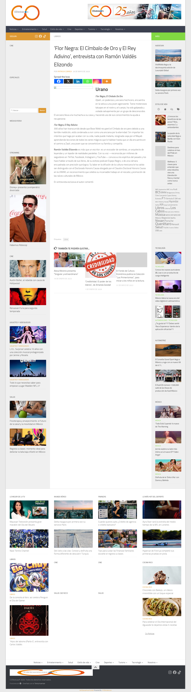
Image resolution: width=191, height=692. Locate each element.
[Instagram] (97, 81)
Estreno (158, 199)
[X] (68, 81)
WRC (160, 231)
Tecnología (105, 29)
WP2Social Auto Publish (87, 690)
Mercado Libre (169, 212)
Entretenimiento (29, 29)
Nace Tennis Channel (19, 550)
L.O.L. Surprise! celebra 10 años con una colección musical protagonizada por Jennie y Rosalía (26, 352)
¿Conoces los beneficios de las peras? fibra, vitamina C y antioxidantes (174, 122)
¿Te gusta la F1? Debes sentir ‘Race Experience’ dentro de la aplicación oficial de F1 (167, 326)
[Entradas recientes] (158, 109)
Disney (174, 195)
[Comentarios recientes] (171, 109)
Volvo (176, 228)
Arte (171, 189)
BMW (163, 192)
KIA (162, 204)
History (161, 202)
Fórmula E (169, 198)
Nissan (159, 220)
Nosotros (119, 29)
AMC (168, 189)
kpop (165, 205)
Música (160, 215)
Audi (175, 189)
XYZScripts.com (107, 690)
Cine (69, 29)
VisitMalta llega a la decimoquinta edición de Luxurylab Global (165, 67)
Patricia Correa (65, 71)
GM (176, 198)
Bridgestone (171, 193)
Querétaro (163, 224)
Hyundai (173, 201)
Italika (157, 205)
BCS (158, 192)
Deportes (79, 29)
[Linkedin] (78, 81)
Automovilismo (161, 320)
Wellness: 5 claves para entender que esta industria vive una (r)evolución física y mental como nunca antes (173, 172)
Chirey (177, 193)
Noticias (13, 29)
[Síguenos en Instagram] (36, 36)
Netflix (173, 218)
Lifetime (167, 208)
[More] (106, 81)
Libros (57, 36)
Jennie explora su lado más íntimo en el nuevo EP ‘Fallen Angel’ (167, 452)
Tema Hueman (40, 683)
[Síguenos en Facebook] (40, 36)
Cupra (169, 195)
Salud (44, 29)
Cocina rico (147, 587)
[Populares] (165, 109)
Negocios (166, 218)
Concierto (162, 195)
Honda (166, 202)
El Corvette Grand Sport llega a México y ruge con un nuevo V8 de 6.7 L (168, 362)
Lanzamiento (172, 205)
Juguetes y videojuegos (19, 346)
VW (157, 230)
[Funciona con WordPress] (20, 683)
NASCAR (169, 215)
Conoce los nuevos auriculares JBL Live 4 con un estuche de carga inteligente (167, 273)
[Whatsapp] (87, 81)
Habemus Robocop (18, 245)
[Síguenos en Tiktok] (44, 36)
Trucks (166, 227)
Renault (175, 224)
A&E (156, 189)
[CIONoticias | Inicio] (25, 13)
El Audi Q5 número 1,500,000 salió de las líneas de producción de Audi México (167, 388)
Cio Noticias (149, 633)
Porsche (168, 220)
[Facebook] (58, 81)
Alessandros (162, 189)
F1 (163, 198)
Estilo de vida (56, 29)
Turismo (91, 29)
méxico (176, 212)
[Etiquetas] (178, 109)
